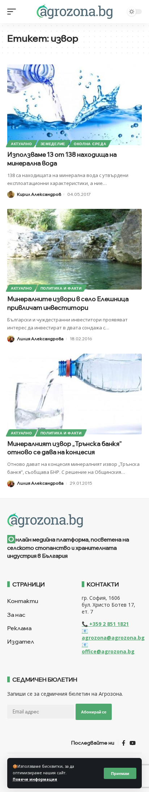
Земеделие (53, 144)
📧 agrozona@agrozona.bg (113, 634)
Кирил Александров (39, 194)
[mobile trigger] (13, 11)
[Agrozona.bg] (74, 11)
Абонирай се (93, 711)
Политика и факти (61, 288)
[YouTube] (132, 743)
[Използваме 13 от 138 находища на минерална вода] (74, 104)
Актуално (21, 144)
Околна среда (90, 144)
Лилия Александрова (40, 338)
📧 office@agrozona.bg (108, 648)
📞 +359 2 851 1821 (105, 623)
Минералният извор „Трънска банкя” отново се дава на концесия (64, 448)
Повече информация (35, 779)
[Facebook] (123, 743)
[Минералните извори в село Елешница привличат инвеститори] (74, 249)
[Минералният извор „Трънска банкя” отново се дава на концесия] (74, 394)
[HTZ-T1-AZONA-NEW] (74, 520)
